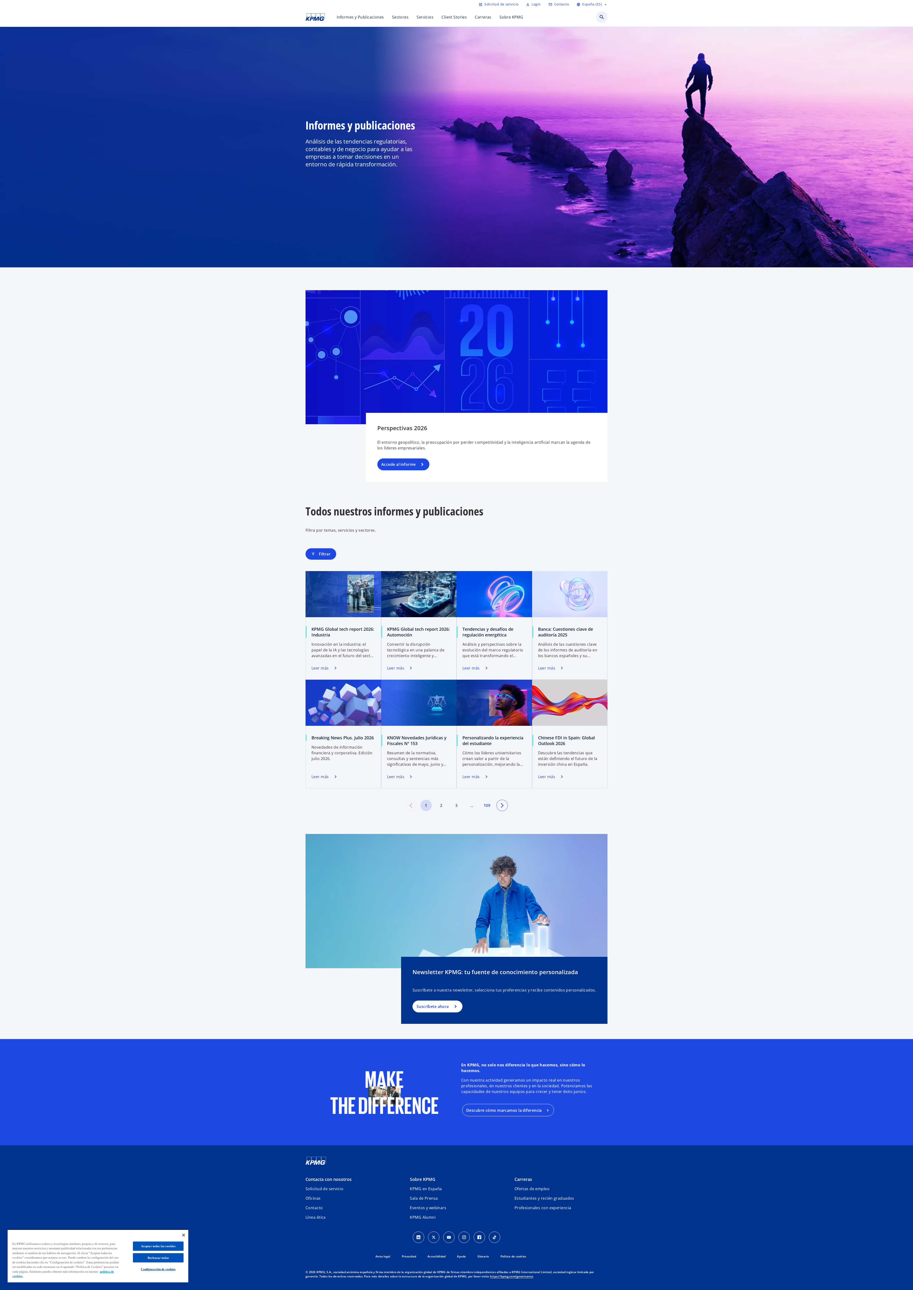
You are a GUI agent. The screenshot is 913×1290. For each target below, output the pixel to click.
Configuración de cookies (158, 1269)
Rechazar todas (158, 1258)
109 (487, 805)
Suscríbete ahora (432, 1006)
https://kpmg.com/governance (511, 1276)
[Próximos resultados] (502, 805)
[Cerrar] (183, 1235)
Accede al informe (398, 464)
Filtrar (320, 554)
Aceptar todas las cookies (158, 1246)
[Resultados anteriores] (411, 805)
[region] (98, 1255)
